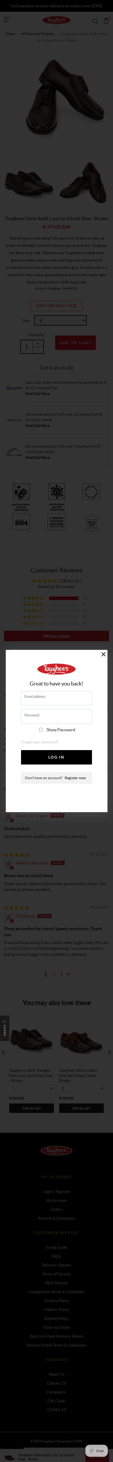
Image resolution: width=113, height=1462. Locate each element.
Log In (56, 757)
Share (5, 1031)
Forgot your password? (40, 742)
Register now (75, 778)
